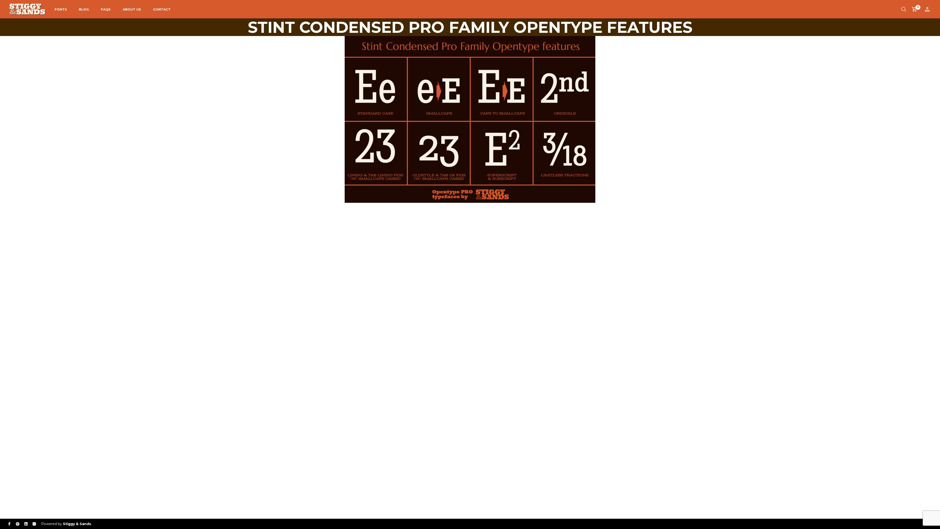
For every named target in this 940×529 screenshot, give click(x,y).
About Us (132, 9)
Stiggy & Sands (77, 524)
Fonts (61, 9)
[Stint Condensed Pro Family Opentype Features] (470, 119)
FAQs (106, 9)
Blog (84, 9)
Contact (162, 9)
